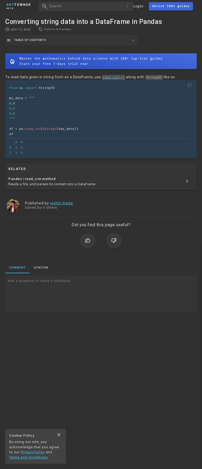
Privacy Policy (33, 452)
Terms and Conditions (28, 457)
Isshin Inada (61, 203)
